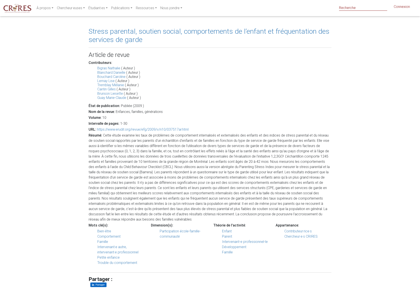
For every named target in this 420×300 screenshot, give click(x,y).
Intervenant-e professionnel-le (245, 242)
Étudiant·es (96, 8)
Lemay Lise (106, 81)
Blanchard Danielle (111, 72)
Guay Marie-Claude (111, 98)
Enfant (227, 231)
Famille (102, 242)
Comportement (109, 236)
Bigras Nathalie (108, 68)
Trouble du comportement (117, 263)
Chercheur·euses (69, 8)
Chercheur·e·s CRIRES (301, 236)
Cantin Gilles (106, 89)
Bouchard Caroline (111, 77)
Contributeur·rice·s (298, 231)
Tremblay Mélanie (110, 85)
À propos (44, 8)
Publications (120, 8)
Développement (234, 247)
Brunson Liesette (110, 93)
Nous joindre (170, 8)
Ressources (145, 8)
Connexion (402, 7)
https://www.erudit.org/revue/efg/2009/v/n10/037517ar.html (143, 129)
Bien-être (104, 231)
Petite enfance (108, 257)
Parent (227, 236)
